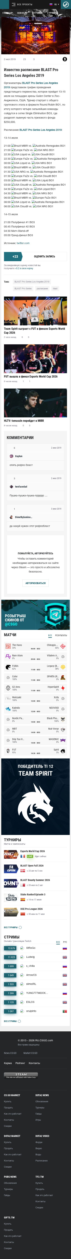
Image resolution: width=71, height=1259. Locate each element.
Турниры (52, 13)
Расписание (42, 1161)
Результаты (61, 635)
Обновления (42, 1102)
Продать (8, 1108)
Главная (7, 13)
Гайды (39, 1114)
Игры (38, 1120)
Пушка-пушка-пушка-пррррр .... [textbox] (29, 496)
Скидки (8, 1126)
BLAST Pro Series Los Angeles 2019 (32, 282)
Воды (38, 1155)
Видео (39, 1149)
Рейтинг (20, 1063)
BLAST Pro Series (23, 289)
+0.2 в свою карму (24, 268)
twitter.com (23, 243)
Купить (7, 1102)
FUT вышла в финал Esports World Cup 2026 (31, 376)
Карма (8, 1063)
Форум (39, 1142)
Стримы (37, 13)
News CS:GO (10, 1053)
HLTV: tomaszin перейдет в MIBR (24, 420)
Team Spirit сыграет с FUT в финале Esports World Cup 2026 (34, 330)
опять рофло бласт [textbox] (21, 465)
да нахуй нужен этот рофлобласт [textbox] (30, 526)
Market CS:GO (30, 1053)
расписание (42, 289)
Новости (22, 13)
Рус (65, 942)
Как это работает (12, 1114)
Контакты (34, 1063)
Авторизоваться (35, 583)
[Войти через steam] (66, 4)
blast (55, 289)
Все (50, 635)
